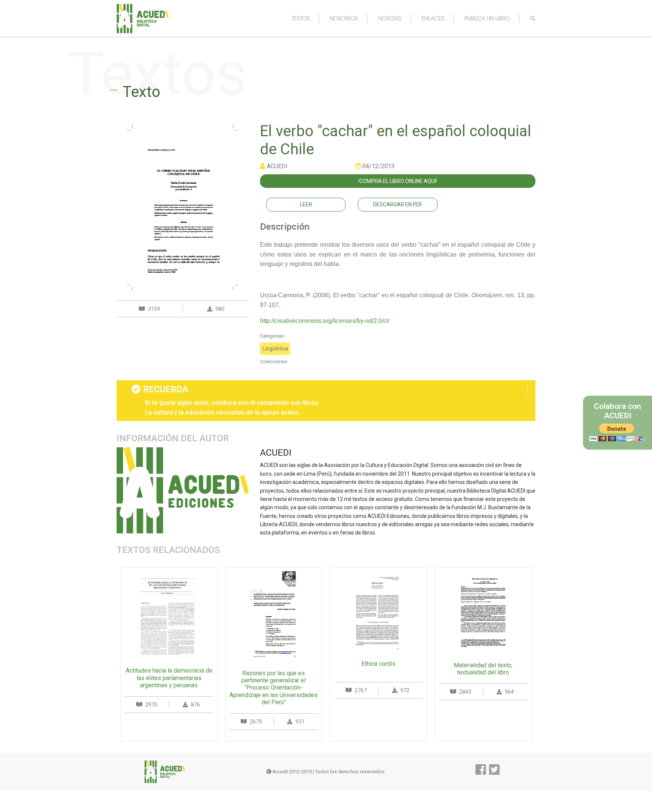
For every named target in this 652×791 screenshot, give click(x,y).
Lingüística (275, 349)
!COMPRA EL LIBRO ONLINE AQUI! (397, 181)
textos (300, 18)
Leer (306, 204)
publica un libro (487, 18)
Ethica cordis (378, 663)
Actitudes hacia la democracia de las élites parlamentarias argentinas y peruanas (169, 677)
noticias (389, 18)
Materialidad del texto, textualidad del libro (483, 669)
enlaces (432, 18)
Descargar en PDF (397, 204)
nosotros (344, 18)
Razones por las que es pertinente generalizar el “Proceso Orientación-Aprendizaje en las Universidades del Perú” (273, 688)
